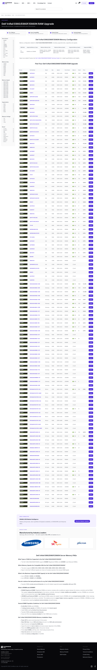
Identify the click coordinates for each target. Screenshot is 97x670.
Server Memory (8, 15)
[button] (19, 3)
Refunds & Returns (87, 657)
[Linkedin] (92, 666)
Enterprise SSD (41, 652)
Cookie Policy (86, 654)
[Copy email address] (12, 661)
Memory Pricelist (64, 652)
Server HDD (40, 654)
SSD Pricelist (63, 654)
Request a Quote (64, 649)
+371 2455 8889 (4, 662)
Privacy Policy (86, 649)
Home (2, 15)
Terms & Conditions (88, 652)
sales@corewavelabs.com (6, 661)
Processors (40, 657)
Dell (13, 15)
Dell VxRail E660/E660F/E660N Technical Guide (47, 58)
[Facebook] (95, 666)
